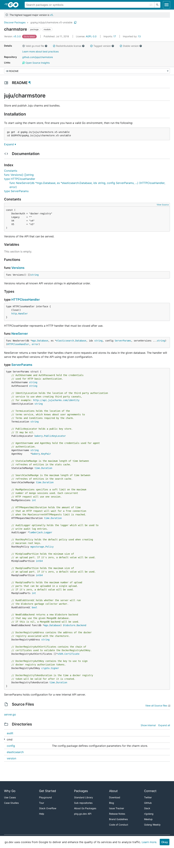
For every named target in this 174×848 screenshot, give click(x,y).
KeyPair (46, 453)
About (113, 791)
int (34, 500)
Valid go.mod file (35, 45)
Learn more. (149, 842)
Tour (41, 802)
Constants (10, 170)
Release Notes (117, 813)
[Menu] (87, 71)
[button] (23, 46)
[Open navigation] (166, 4)
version (11, 758)
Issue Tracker (116, 808)
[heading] (14, 4)
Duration (46, 468)
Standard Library (83, 797)
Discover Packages (14, 22)
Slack (147, 808)
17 (110, 36)
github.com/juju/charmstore (37, 57)
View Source (163, 204)
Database (42, 340)
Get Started (47, 791)
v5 (51, 14)
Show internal (148, 725)
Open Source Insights (37, 62)
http (14, 313)
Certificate (71, 654)
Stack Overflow (47, 808)
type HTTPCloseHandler (19, 179)
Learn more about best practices (40, 51)
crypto (45, 668)
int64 (39, 561)
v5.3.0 (12, 36)
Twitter (148, 797)
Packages (81, 791)
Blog (111, 802)
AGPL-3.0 (91, 36)
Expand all (164, 725)
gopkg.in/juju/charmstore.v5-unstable (51, 22)
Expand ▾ (10, 144)
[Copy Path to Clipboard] (75, 22)
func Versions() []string (19, 174)
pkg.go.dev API (82, 813)
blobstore (69, 625)
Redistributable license (68, 45)
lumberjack (36, 532)
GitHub (148, 802)
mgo (34, 340)
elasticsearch (65, 340)
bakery (38, 436)
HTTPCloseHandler (25, 299)
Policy (49, 546)
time (37, 468)
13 (132, 36)
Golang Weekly (152, 824)
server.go (10, 714)
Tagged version (102, 45)
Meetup (148, 819)
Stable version (130, 45)
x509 (60, 654)
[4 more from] (4, 739)
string (34, 274)
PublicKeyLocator (55, 436)
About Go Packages (85, 808)
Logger (48, 532)
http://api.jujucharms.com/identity (56, 400)
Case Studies (11, 802)
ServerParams (123, 340)
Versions (17, 268)
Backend (81, 625)
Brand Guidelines (118, 819)
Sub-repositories (83, 802)
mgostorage (37, 546)
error (35, 344)
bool (34, 607)
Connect (150, 791)
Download (114, 797)
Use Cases (10, 797)
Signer (55, 668)
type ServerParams (16, 191)
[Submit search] (157, 5)
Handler (23, 313)
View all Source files (156, 705)
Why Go (9, 791)
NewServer (19, 333)
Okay (164, 842)
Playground (45, 797)
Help (41, 813)
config (11, 745)
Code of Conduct (118, 824)
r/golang (148, 813)
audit (10, 733)
